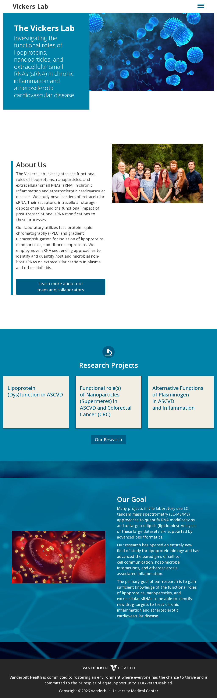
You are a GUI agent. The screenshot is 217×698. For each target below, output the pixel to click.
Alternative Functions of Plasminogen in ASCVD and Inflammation (177, 397)
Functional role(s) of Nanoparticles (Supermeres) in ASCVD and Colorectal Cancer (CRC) (105, 401)
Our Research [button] (108, 439)
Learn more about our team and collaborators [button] (60, 287)
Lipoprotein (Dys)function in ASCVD (35, 391)
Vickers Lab (31, 6)
